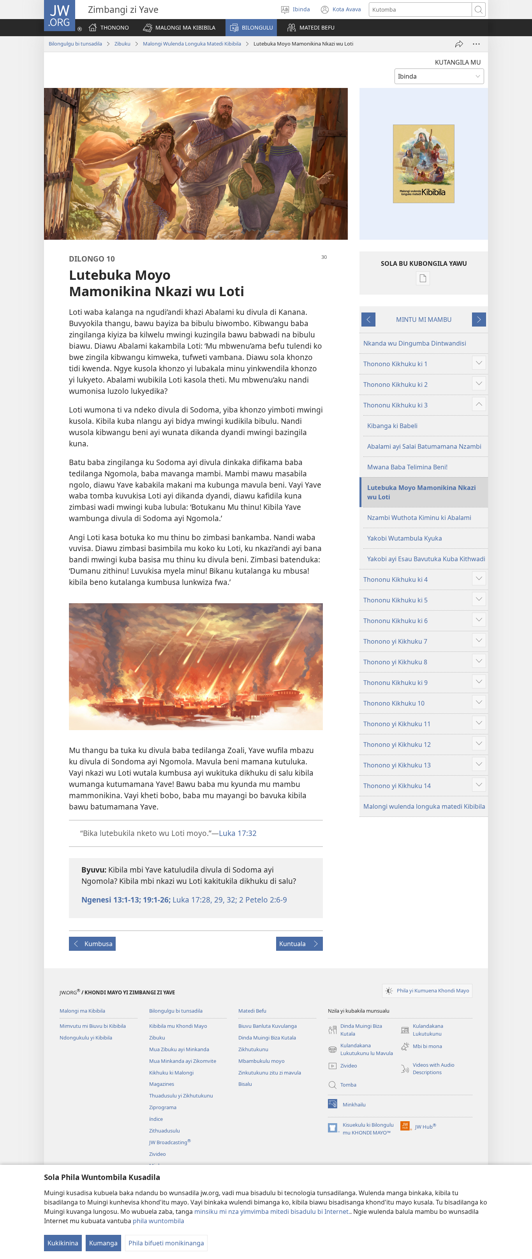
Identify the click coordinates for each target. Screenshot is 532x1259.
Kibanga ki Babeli (392, 425)
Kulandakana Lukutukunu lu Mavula (360, 1049)
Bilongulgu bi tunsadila (75, 43)
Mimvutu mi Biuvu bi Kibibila (93, 1025)
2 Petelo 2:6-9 (262, 899)
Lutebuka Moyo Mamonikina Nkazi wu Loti (421, 492)
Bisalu (245, 1083)
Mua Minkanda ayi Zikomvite (182, 1060)
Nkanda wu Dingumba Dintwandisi (414, 343)
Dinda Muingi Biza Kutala (267, 1037)
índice (156, 1118)
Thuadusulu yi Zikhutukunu (181, 1095)
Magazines (161, 1083)
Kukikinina (63, 1243)
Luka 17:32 (238, 833)
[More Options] (476, 44)
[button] (179, 27)
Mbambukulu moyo (261, 1060)
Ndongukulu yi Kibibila (86, 1037)
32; (231, 899)
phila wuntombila (158, 1221)
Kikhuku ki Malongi (171, 1072)
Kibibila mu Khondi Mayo (178, 1025)
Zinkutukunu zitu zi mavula (269, 1072)
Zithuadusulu (164, 1130)
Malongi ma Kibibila (82, 1010)
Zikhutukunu (253, 1049)
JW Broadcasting (170, 1142)
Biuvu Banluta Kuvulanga (267, 1025)
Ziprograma (162, 1107)
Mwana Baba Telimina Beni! (407, 467)
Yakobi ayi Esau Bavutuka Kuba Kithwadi (426, 559)
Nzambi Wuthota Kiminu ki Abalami (419, 517)
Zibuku (122, 43)
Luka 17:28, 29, (198, 899)
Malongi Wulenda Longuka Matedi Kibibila (192, 43)
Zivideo (157, 1153)
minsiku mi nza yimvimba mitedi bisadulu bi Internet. (272, 1211)
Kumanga (103, 1243)
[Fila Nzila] (459, 44)
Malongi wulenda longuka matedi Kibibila (424, 806)
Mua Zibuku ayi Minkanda (179, 1049)
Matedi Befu (252, 1010)
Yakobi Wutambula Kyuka (404, 538)
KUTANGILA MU (458, 62)
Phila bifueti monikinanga (166, 1243)
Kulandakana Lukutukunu (421, 1030)
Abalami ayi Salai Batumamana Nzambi (424, 446)
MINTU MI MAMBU (424, 319)
